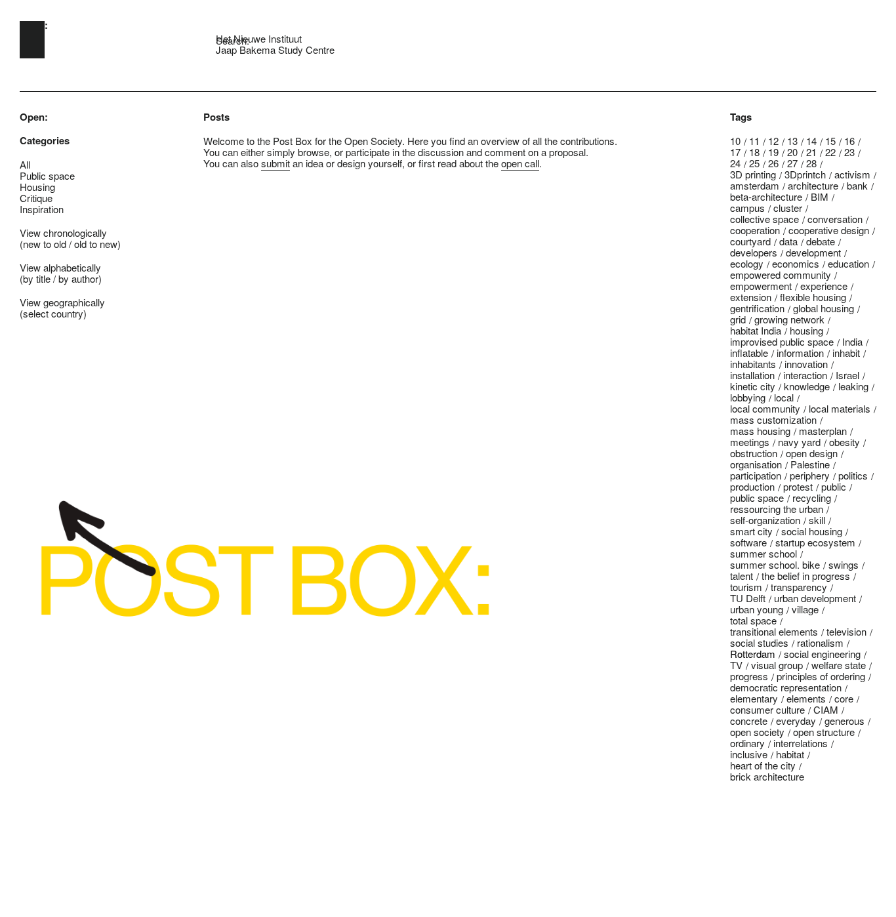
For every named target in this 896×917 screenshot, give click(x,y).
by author (78, 278)
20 (792, 152)
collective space (764, 219)
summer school (763, 553)
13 (792, 141)
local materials (839, 408)
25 (754, 163)
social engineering (822, 654)
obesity (844, 442)
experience (823, 286)
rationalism (820, 642)
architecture (813, 185)
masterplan (823, 431)
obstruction (753, 453)
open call (520, 163)
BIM (819, 196)
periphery (810, 475)
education (848, 263)
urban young (756, 609)
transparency (799, 587)
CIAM (825, 709)
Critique (36, 198)
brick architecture (767, 776)
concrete (748, 720)
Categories (45, 140)
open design (812, 453)
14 (811, 141)
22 (830, 152)
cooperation (755, 230)
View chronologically (63, 232)
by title (37, 278)
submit (275, 163)
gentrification (757, 308)
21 (811, 152)
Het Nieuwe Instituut (259, 38)
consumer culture (767, 709)
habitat (790, 754)
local (784, 397)
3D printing (753, 174)
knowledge (807, 386)
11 (754, 141)
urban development (815, 598)
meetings (749, 442)
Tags (741, 117)
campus (747, 207)
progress (749, 676)
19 (773, 152)
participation (755, 475)
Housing (37, 187)
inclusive (748, 754)
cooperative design (828, 230)
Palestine (810, 464)
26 (773, 163)
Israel (847, 375)
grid (738, 319)
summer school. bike (775, 564)
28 (811, 163)
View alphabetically (60, 267)
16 (849, 141)
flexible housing (813, 297)
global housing (823, 308)
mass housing (760, 431)
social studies (759, 642)
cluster (787, 207)
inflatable (749, 352)
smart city (751, 531)
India (852, 341)
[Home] (32, 39)
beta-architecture (766, 196)
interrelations (800, 743)
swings (843, 564)
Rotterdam (752, 654)
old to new (95, 244)
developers (753, 252)
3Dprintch (805, 174)
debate (820, 241)
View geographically (62, 302)
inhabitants (753, 364)
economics (795, 263)
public (833, 486)
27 (792, 163)
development (813, 252)
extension (750, 297)
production (752, 486)
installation (752, 375)
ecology (747, 263)
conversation (835, 219)
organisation (756, 464)
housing (806, 330)
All (25, 164)
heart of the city (763, 765)
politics (853, 475)
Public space (47, 175)
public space (757, 497)
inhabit (846, 352)
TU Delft (747, 598)
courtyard (750, 241)
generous (845, 720)
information (800, 352)
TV (736, 665)
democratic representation (786, 687)
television (846, 631)
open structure (824, 732)
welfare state (838, 665)
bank (857, 185)
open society (757, 732)
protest (798, 486)
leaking (853, 386)
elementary (754, 698)
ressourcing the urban (776, 509)
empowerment (761, 286)
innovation (806, 364)
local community (765, 408)
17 (735, 152)
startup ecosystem (815, 542)
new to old (44, 244)
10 (735, 141)
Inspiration (42, 209)
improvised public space (782, 341)
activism (852, 174)
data (788, 241)
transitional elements (774, 631)
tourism (746, 587)
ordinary (747, 743)
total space (753, 620)
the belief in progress (806, 575)
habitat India (755, 330)
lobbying (747, 397)
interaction (805, 375)
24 (735, 163)
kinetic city (752, 386)
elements (806, 698)
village (805, 609)
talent (741, 575)
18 (754, 152)
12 (773, 141)
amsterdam (754, 185)
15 (830, 141)
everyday (796, 720)
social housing (811, 531)
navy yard (799, 442)
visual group (777, 665)
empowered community (780, 274)
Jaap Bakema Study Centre (275, 49)
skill (817, 520)
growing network (789, 319)
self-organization (765, 520)
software (748, 542)
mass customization (773, 419)
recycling (811, 497)
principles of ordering (821, 676)
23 (849, 152)
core (843, 698)
